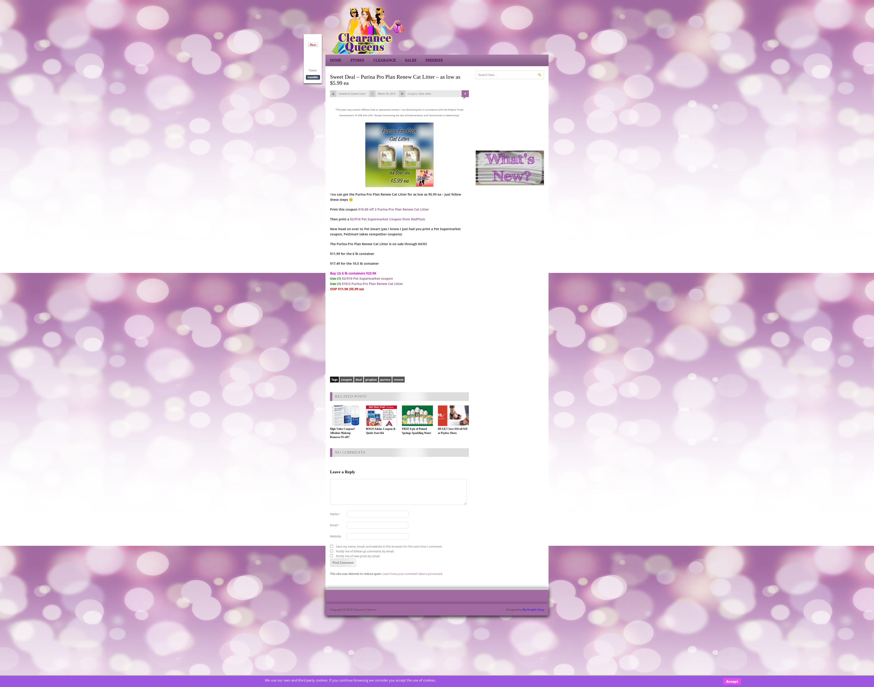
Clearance (384, 60)
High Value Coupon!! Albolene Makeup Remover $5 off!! (342, 433)
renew (398, 379)
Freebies (434, 60)
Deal (421, 93)
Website (335, 536)
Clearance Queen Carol (352, 93)
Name (335, 514)
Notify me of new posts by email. (358, 556)
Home (335, 60)
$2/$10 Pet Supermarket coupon (367, 278)
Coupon (412, 93)
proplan (371, 379)
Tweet (313, 70)
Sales (410, 60)
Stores (357, 60)
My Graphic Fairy (533, 610)
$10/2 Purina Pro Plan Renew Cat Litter (372, 284)
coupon (346, 379)
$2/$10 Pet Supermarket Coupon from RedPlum (387, 219)
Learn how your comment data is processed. (413, 574)
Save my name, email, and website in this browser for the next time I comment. (389, 546)
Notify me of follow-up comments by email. (365, 551)
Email (334, 525)
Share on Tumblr (313, 77)
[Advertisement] (507, 29)
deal (359, 379)
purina (385, 379)
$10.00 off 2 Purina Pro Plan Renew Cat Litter (393, 209)
